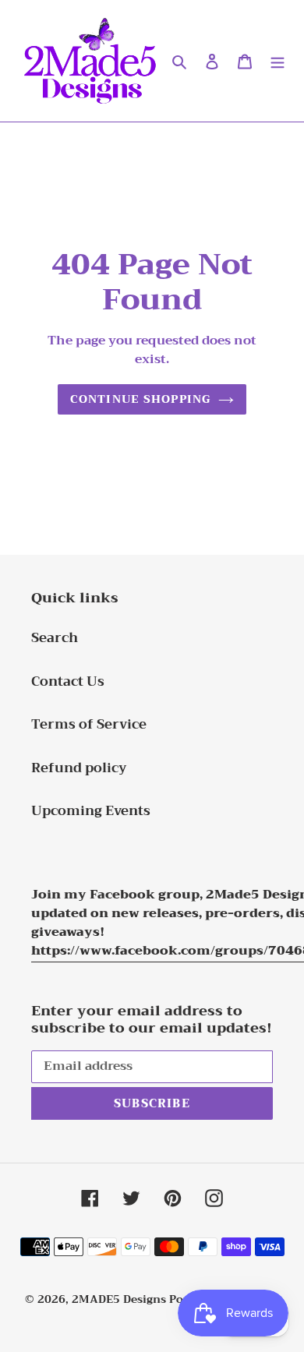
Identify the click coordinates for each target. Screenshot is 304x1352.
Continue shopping (140, 399)
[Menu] (277, 61)
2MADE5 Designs (119, 1299)
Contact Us (67, 681)
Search (54, 638)
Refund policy (79, 768)
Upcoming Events (90, 811)
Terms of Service (89, 724)
